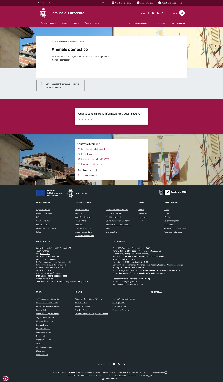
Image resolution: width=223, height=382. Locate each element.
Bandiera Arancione (82, 306)
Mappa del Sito (42, 354)
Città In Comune (157, 372)
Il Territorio (168, 217)
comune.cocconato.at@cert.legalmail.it (56, 262)
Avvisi (140, 220)
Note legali (40, 336)
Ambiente (78, 213)
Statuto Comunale (43, 328)
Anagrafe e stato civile (83, 217)
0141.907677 (45, 253)
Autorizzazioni (80, 224)
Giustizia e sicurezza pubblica (117, 209)
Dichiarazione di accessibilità (47, 302)
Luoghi (166, 213)
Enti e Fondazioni (42, 224)
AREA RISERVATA (111, 378)
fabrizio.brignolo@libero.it (127, 281)
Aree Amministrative (44, 213)
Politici (38, 232)
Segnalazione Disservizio (45, 317)
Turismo (109, 228)
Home (54, 41)
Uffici (38, 217)
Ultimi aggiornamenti (44, 347)
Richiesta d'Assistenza (44, 321)
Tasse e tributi (143, 213)
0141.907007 (44, 250)
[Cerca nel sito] (182, 13)
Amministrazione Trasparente (47, 298)
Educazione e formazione (84, 235)
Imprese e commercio (114, 213)
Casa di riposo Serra (119, 306)
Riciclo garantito (118, 302)
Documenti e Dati (43, 220)
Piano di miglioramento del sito (48, 306)
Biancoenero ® (120, 375)
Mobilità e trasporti (113, 217)
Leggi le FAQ (41, 310)
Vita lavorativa (111, 232)
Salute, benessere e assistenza (118, 220)
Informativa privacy (43, 332)
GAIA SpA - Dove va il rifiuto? (123, 298)
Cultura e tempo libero (83, 232)
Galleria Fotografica (171, 220)
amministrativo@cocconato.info (53, 264)
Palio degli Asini (81, 310)
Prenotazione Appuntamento (47, 313)
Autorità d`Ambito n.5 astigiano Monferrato (91, 313)
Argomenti (63, 41)
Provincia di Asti (81, 302)
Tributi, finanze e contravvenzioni (118, 224)
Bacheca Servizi (42, 324)
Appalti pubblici (80, 220)
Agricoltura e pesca (82, 209)
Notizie (141, 209)
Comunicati (142, 217)
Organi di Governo (43, 209)
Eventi (166, 209)
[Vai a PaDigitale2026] (172, 192)
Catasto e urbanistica (83, 228)
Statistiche (40, 350)
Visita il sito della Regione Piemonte (88, 298)
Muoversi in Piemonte (120, 310)
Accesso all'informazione (138, 23)
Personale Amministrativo (46, 228)
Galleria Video (169, 224)
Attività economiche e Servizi (175, 228)
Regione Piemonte (44, 3)
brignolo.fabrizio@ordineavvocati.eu (130, 284)
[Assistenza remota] (165, 372)
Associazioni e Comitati (173, 232)
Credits (39, 343)
